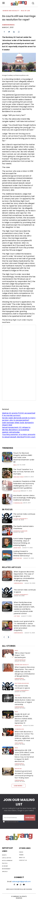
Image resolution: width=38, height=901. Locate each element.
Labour (5, 534)
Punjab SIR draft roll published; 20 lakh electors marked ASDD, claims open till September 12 (23, 718)
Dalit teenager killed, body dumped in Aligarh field (18, 423)
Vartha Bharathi (20, 660)
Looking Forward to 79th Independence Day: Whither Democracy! (23, 553)
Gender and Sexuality (11, 11)
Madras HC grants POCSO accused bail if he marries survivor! (18, 414)
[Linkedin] (14, 32)
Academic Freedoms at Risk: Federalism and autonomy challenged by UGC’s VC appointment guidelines (24, 484)
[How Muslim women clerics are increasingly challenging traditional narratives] (7, 499)
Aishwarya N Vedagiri (20, 531)
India (15, 465)
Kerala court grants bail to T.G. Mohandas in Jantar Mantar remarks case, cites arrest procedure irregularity (24, 625)
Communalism (17, 503)
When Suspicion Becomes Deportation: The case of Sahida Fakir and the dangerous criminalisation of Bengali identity (24, 576)
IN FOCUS (7, 509)
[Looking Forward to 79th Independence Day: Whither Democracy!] (7, 555)
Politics (17, 695)
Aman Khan (18, 725)
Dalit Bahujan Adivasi (5, 521)
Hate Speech (6, 629)
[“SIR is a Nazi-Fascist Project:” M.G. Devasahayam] (8, 653)
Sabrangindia (8, 25)
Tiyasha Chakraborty (20, 519)
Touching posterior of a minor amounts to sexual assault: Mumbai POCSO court (18, 435)
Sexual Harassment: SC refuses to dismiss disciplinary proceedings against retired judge (16, 429)
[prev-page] (4, 637)
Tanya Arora (19, 743)
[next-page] (8, 637)
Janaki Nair (17, 548)
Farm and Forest (18, 476)
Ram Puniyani (17, 558)
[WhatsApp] (19, 32)
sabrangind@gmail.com (21, 881)
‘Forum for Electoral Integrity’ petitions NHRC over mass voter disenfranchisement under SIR (23, 457)
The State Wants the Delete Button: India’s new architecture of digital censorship (25, 701)
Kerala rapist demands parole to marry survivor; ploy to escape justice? (18, 419)
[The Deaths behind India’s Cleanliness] (7, 530)
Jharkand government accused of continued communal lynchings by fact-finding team (24, 774)
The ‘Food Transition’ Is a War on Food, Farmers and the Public (23, 471)
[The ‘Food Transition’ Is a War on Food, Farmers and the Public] (7, 473)
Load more (18, 786)
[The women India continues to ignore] (7, 518)
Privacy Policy (22, 821)
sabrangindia (18, 583)
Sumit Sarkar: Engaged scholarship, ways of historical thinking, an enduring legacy (22, 542)
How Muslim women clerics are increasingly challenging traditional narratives (24, 497)
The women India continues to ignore (22, 687)
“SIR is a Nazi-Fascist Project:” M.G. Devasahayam (22, 655)
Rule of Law (25, 11)
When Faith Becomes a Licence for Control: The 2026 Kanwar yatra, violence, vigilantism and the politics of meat (24, 736)
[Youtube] (23, 884)
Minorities (18, 768)
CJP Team (17, 616)
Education (16, 491)
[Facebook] (4, 32)
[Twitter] (9, 32)
